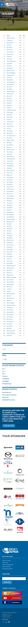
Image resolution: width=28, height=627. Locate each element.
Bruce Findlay (10, 316)
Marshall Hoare (10, 212)
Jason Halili (9, 63)
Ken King (9, 230)
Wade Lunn (9, 175)
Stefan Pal (9, 210)
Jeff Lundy (9, 258)
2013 (4, 349)
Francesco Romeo (11, 219)
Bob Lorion (9, 96)
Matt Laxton (9, 319)
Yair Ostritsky (10, 144)
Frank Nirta (9, 65)
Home (3, 18)
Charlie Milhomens (11, 333)
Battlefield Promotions (8, 399)
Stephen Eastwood (11, 110)
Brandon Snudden (11, 305)
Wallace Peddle (10, 140)
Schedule (5, 562)
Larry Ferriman (10, 279)
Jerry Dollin (9, 154)
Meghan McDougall (11, 277)
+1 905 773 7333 (6, 617)
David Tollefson (10, 156)
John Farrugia (10, 93)
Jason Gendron (10, 314)
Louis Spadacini (10, 84)
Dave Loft (9, 119)
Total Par (4, 376)
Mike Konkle (9, 133)
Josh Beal (9, 45)
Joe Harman (9, 323)
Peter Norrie (10, 114)
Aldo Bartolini (10, 79)
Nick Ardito (9, 138)
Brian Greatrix (10, 244)
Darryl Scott (9, 86)
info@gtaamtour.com (6, 614)
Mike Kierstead (10, 298)
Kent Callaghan (10, 214)
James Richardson (11, 91)
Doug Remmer (10, 54)
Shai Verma (9, 200)
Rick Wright (9, 89)
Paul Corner (9, 124)
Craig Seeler (9, 40)
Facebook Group (7, 568)
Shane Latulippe (10, 302)
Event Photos (6, 566)
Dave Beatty (10, 184)
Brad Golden (10, 263)
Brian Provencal (10, 149)
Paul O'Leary (10, 172)
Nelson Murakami (11, 293)
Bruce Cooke (10, 193)
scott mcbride (10, 121)
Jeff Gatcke (9, 59)
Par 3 (3, 368)
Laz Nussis (9, 289)
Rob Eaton (9, 107)
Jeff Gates (9, 226)
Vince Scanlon (10, 163)
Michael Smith (10, 312)
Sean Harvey (10, 100)
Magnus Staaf (10, 275)
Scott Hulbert (10, 309)
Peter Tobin (9, 286)
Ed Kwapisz (9, 105)
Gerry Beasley (10, 177)
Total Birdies (5, 378)
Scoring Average (6, 383)
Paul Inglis (9, 223)
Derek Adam (9, 117)
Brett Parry (9, 147)
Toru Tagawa (10, 182)
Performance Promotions (9, 395)
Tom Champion (10, 196)
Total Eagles (5, 381)
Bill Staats (9, 296)
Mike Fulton (9, 270)
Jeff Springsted (10, 268)
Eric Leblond (9, 256)
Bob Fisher (9, 233)
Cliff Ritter (9, 103)
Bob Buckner (10, 205)
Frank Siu (9, 291)
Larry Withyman (10, 217)
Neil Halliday (9, 237)
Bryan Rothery (10, 42)
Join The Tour (8, 425)
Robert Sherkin (10, 282)
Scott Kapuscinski (11, 135)
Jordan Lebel (10, 161)
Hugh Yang (9, 335)
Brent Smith (9, 251)
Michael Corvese (10, 38)
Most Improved (6, 392)
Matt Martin (9, 47)
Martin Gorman (10, 221)
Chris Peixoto (10, 186)
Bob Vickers (9, 49)
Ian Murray (9, 98)
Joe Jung (9, 128)
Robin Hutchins (10, 240)
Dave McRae (10, 131)
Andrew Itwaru (10, 189)
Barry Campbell (10, 284)
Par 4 (3, 371)
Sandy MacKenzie (11, 158)
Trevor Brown (10, 307)
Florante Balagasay (11, 72)
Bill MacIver (9, 300)
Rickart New (9, 228)
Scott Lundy (9, 261)
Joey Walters (10, 207)
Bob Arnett (9, 272)
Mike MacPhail (10, 198)
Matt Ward (9, 142)
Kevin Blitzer (10, 242)
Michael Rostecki (11, 330)
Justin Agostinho (11, 82)
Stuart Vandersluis (11, 61)
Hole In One (5, 397)
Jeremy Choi (9, 179)
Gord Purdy (9, 77)
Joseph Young (10, 126)
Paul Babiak (9, 254)
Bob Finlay (9, 328)
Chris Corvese (10, 52)
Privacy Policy (5, 619)
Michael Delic (10, 68)
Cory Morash (10, 235)
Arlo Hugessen (10, 191)
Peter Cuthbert (10, 170)
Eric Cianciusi (10, 151)
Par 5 (12, 18)
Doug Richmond (10, 75)
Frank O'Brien (10, 112)
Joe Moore (9, 56)
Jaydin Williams (10, 165)
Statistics (7, 18)
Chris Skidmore (10, 321)
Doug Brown (10, 247)
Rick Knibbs (9, 326)
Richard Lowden (10, 70)
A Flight (5, 359)
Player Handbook (7, 564)
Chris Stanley (10, 249)
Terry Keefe (9, 203)
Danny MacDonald (11, 265)
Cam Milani (9, 168)
